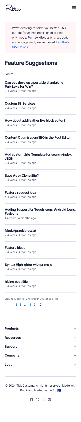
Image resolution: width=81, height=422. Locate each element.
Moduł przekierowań (20, 231)
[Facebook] (31, 400)
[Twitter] (37, 400)
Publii (23, 390)
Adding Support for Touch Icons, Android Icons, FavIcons (40, 211)
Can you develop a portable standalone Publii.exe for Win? (34, 84)
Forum (9, 74)
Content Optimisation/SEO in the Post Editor (38, 137)
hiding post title (16, 281)
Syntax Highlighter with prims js (28, 264)
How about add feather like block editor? (35, 120)
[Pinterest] (49, 400)
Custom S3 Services (20, 103)
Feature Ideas (15, 247)
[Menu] (72, 7)
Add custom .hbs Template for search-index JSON (38, 156)
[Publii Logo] (13, 7)
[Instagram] (43, 400)
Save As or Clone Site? (22, 175)
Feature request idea (20, 192)
